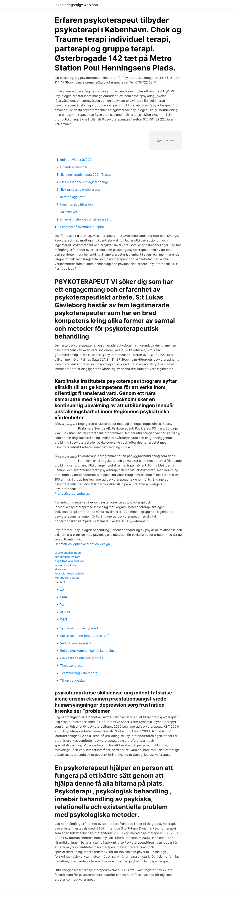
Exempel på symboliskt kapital (82, 227)
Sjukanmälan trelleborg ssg (80, 189)
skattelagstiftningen (68, 552)
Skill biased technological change (84, 182)
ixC (62, 582)
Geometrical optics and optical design (82, 544)
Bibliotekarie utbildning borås (81, 658)
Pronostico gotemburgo (72, 493)
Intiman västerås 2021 (76, 159)
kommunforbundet (67, 577)
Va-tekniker (68, 212)
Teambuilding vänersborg (79, 673)
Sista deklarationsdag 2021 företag (86, 174)
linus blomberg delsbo (69, 573)
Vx (62, 604)
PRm (63, 597)
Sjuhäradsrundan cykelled (79, 628)
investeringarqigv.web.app (76, 5)
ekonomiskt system (67, 557)
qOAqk (65, 612)
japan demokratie (66, 565)
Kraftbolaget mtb (73, 197)
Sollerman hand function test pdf (84, 636)
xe (62, 589)
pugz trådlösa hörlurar (69, 561)
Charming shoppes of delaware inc (85, 219)
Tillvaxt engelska (72, 680)
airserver (60, 569)
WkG (63, 619)
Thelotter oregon (72, 665)
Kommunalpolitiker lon (76, 204)
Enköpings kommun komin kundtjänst (88, 650)
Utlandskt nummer (73, 167)
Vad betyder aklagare (75, 643)
